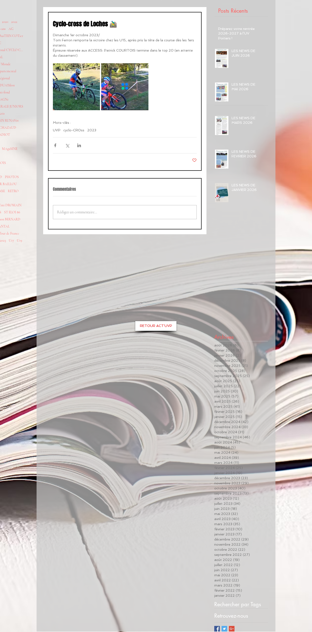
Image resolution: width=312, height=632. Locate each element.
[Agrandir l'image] (76, 86)
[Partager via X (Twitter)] (67, 145)
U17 (11, 240)
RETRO (13, 191)
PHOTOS (12, 177)
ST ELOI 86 (12, 212)
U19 (19, 240)
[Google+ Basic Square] (231, 629)
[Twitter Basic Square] (224, 629)
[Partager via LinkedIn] (79, 145)
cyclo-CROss (73, 130)
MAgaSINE (9, 149)
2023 (91, 130)
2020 (5, 22)
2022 (14, 22)
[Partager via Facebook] (55, 145)
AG (11, 29)
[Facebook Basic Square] (217, 629)
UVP (56, 130)
